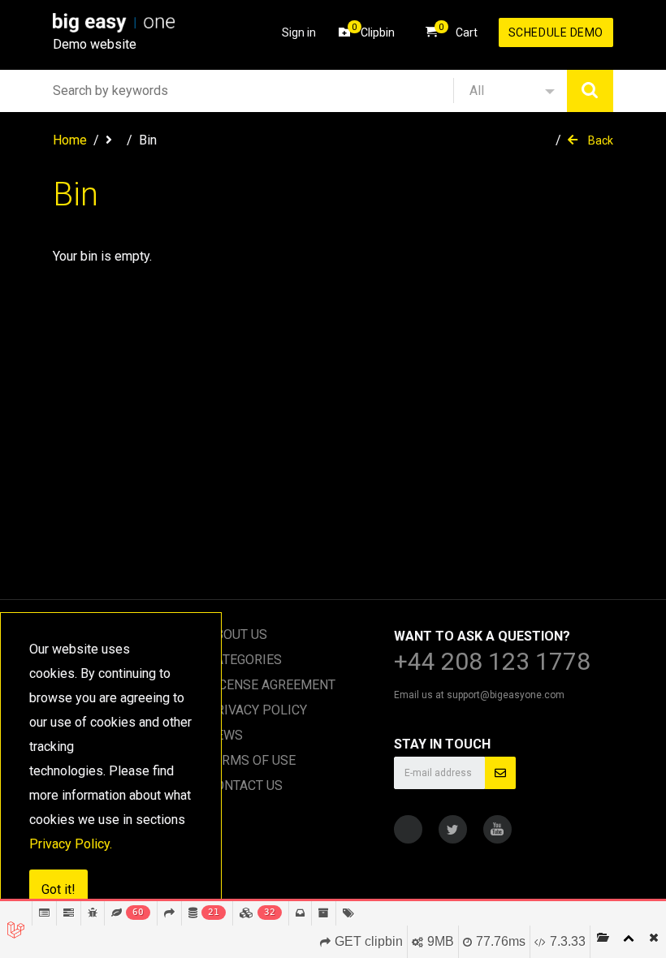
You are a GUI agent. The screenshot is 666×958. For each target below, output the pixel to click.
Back (599, 140)
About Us (237, 634)
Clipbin (373, 30)
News (225, 735)
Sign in (299, 32)
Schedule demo (555, 32)
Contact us (245, 785)
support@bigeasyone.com (505, 695)
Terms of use (251, 760)
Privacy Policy (257, 710)
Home (70, 140)
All (476, 90)
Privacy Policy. (70, 844)
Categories (244, 659)
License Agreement (271, 685)
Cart (458, 30)
